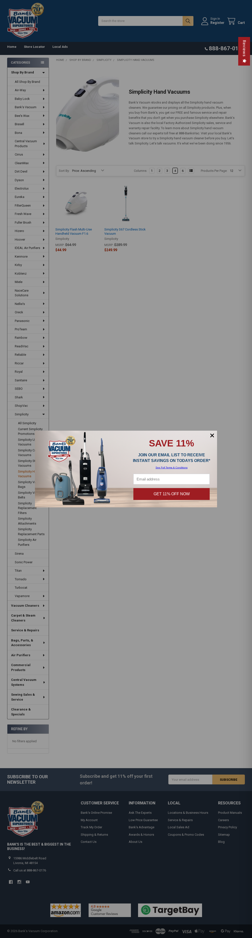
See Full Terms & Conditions (172, 467)
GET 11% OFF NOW (172, 494)
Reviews (244, 48)
